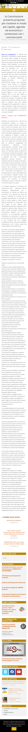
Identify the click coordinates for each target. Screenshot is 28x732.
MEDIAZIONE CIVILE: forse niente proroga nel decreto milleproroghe (14, 543)
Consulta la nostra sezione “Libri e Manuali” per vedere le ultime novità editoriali (9, 609)
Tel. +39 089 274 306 (10, 0)
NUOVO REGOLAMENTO (14, 520)
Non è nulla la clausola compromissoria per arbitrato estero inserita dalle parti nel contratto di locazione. (14, 533)
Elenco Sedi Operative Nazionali (13, 582)
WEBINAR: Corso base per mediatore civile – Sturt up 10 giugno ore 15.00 (16, 690)
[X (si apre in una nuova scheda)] (11, 2)
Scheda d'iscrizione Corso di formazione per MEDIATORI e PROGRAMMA (12, 569)
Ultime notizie (7, 49)
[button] (14, 10)
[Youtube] (19, 672)
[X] (5, 672)
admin (5, 47)
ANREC (5, 714)
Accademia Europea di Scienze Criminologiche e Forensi (12, 659)
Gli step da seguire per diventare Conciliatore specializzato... (14, 595)
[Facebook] (12, 672)
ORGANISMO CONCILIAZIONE (11, 708)
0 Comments (18, 693)
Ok (14, 728)
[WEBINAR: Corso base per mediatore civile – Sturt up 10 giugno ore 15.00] (4, 691)
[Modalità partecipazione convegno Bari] (4, 699)
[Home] (2, 39)
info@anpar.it (21, 0)
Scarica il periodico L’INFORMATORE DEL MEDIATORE (9, 626)
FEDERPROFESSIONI (8, 712)
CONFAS (6, 710)
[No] (26, 725)
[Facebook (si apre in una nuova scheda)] (13, 2)
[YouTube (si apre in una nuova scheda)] (15, 2)
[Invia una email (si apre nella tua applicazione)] (17, 2)
